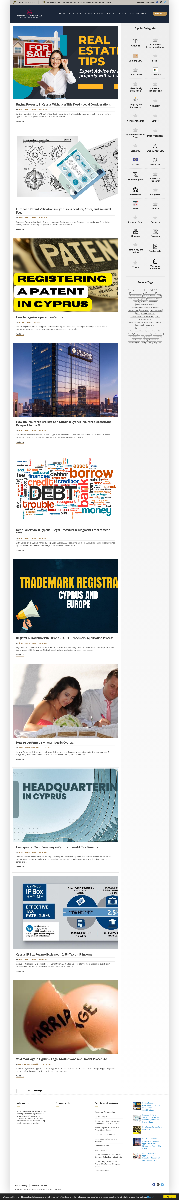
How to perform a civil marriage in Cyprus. (45, 742)
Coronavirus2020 (135, 120)
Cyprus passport (101, 1116)
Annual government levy (135, 290)
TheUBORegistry (134, 343)
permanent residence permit (145, 328)
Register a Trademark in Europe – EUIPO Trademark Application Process (64, 638)
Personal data (156, 331)
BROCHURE (160, 13)
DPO (137, 313)
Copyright (155, 105)
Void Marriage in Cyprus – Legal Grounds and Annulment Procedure (61, 1059)
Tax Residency (136, 340)
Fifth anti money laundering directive (142, 316)
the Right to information (151, 340)
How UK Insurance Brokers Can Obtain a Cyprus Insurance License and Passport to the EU (63, 423)
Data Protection (155, 135)
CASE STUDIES (141, 13)
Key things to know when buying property (141, 322)
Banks (158, 293)
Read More (20, 121)
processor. (144, 334)
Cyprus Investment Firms (135, 135)
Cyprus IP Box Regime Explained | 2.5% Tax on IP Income (54, 954)
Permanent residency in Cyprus (140, 331)
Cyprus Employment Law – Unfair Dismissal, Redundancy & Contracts (108, 1156)
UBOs (159, 343)
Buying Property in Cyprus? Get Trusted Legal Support (107, 1129)
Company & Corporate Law (105, 1112)
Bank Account (158, 290)
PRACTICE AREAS (95, 13)
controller (144, 302)
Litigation (155, 194)
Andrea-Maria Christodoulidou (28, 748)
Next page (37, 1091)
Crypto (155, 120)
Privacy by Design (133, 334)
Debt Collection (100, 1150)
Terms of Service (39, 1185)
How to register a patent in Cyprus (39, 317)
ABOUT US (76, 13)
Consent (136, 302)
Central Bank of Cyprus (154, 299)
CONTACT (123, 13)
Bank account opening (137, 293)
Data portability (133, 310)
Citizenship (155, 74)
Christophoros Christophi (27, 109)
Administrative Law (102, 1170)
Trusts (135, 267)
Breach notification (149, 296)
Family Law (155, 164)
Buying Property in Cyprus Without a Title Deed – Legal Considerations (63, 104)
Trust (143, 343)
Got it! (169, 1196)
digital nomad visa (156, 310)
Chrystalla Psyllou (24, 322)
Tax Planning (157, 337)
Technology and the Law (135, 251)
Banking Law (135, 60)
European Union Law (147, 313)
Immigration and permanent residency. (106, 1140)
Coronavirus (153, 302)
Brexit (155, 60)
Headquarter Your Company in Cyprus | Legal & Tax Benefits (57, 847)
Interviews (135, 194)
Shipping (135, 236)
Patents (155, 208)
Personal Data (135, 222)
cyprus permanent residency (145, 304)
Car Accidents (135, 74)
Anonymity (148, 290)
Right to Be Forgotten (156, 334)
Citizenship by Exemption (135, 89)
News (135, 208)
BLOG (112, 13)
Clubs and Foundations (155, 89)
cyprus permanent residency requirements (145, 307)
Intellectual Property (155, 179)
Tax (143, 337)
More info (151, 1197)
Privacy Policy (21, 1185)
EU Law (135, 164)
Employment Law (155, 150)
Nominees (139, 325)
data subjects (144, 310)
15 (29, 1091)
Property (155, 222)
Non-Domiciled (149, 325)
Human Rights (135, 179)
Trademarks (155, 251)
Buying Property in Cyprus (137, 299)
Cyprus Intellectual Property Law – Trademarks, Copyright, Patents (108, 1122)
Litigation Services (102, 1146)
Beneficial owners (135, 296)
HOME (62, 13)
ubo (154, 343)
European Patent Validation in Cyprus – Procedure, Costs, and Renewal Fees (63, 211)
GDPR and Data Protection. (105, 1134)
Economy (135, 150)
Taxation (155, 236)
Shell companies (134, 337)
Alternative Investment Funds (155, 45)
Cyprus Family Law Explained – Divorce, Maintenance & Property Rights (107, 1163)
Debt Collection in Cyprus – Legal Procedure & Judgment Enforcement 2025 (63, 531)
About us (135, 45)
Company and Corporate (135, 105)
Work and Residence (155, 267)
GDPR (157, 316)
